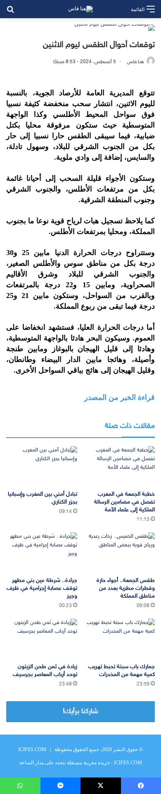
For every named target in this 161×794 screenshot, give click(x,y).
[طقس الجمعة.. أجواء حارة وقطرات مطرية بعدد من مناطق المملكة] (119, 552)
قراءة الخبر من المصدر (119, 397)
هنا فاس (135, 62)
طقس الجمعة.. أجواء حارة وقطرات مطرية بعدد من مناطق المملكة (126, 588)
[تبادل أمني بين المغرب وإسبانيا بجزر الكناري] (41, 466)
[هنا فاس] (80, 9)
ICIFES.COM (32, 749)
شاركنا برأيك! (80, 711)
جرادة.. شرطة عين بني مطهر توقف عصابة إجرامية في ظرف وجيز (42, 588)
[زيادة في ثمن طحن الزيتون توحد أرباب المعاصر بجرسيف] (41, 639)
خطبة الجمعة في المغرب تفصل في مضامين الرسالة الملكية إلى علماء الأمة (124, 502)
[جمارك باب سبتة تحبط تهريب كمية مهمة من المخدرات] (119, 639)
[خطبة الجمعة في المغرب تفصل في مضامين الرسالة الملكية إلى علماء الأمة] (119, 466)
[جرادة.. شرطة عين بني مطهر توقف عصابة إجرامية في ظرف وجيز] (41, 552)
